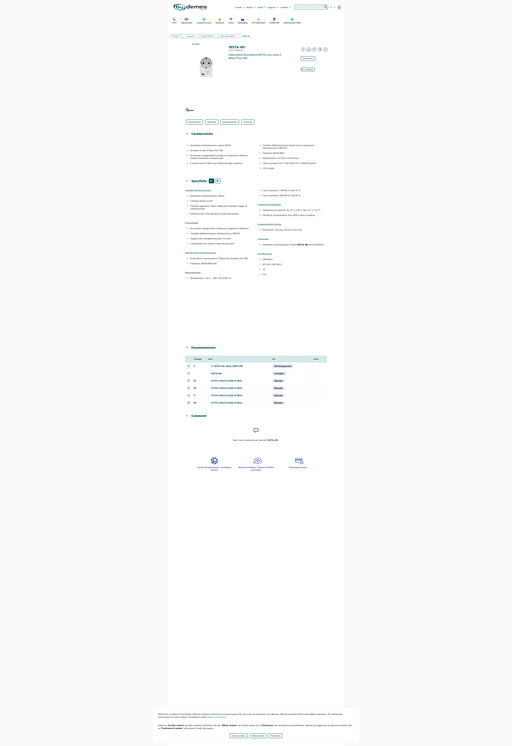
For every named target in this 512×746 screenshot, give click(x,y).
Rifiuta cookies (258, 736)
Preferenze (275, 736)
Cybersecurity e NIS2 (292, 22)
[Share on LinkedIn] (309, 49)
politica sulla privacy (216, 717)
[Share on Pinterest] (314, 49)
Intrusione (220, 22)
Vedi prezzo (308, 58)
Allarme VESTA (207, 36)
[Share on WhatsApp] (325, 49)
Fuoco (231, 22)
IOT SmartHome (258, 22)
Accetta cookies (238, 736)
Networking (242, 22)
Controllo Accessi (204, 22)
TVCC (174, 22)
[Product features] (211, 181)
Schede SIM (274, 22)
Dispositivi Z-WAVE (227, 36)
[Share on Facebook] (303, 49)
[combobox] (311, 7)
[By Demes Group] (190, 7)
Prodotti (176, 36)
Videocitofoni (186, 22)
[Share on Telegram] (320, 49)
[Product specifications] (218, 181)
